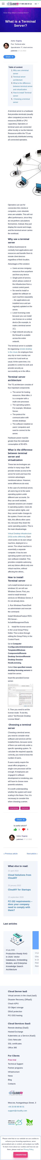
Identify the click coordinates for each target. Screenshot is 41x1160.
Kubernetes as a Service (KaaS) (21, 1036)
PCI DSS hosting (15, 1015)
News (10, 1076)
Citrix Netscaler (14, 1040)
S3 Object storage (15, 1007)
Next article (31, 854)
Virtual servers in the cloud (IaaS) (22, 996)
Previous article (11, 854)
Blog (10, 1080)
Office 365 (12, 1048)
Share (8, 57)
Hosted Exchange (15, 1032)
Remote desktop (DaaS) (18, 1028)
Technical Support (15, 1064)
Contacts (12, 1084)
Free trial (12, 1060)
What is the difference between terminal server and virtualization (22, 86)
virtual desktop (14, 808)
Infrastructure (13, 1072)
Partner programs (15, 1068)
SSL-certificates (15, 1044)
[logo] (13, 5)
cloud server (25, 808)
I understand (20, 1155)
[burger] (3, 4)
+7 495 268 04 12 (25, 4)
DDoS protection (15, 1011)
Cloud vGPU (13, 1003)
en (36, 4)
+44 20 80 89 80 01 (16, 1107)
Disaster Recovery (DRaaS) (20, 1000)
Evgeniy (24, 836)
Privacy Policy (28, 1149)
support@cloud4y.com (17, 1111)
